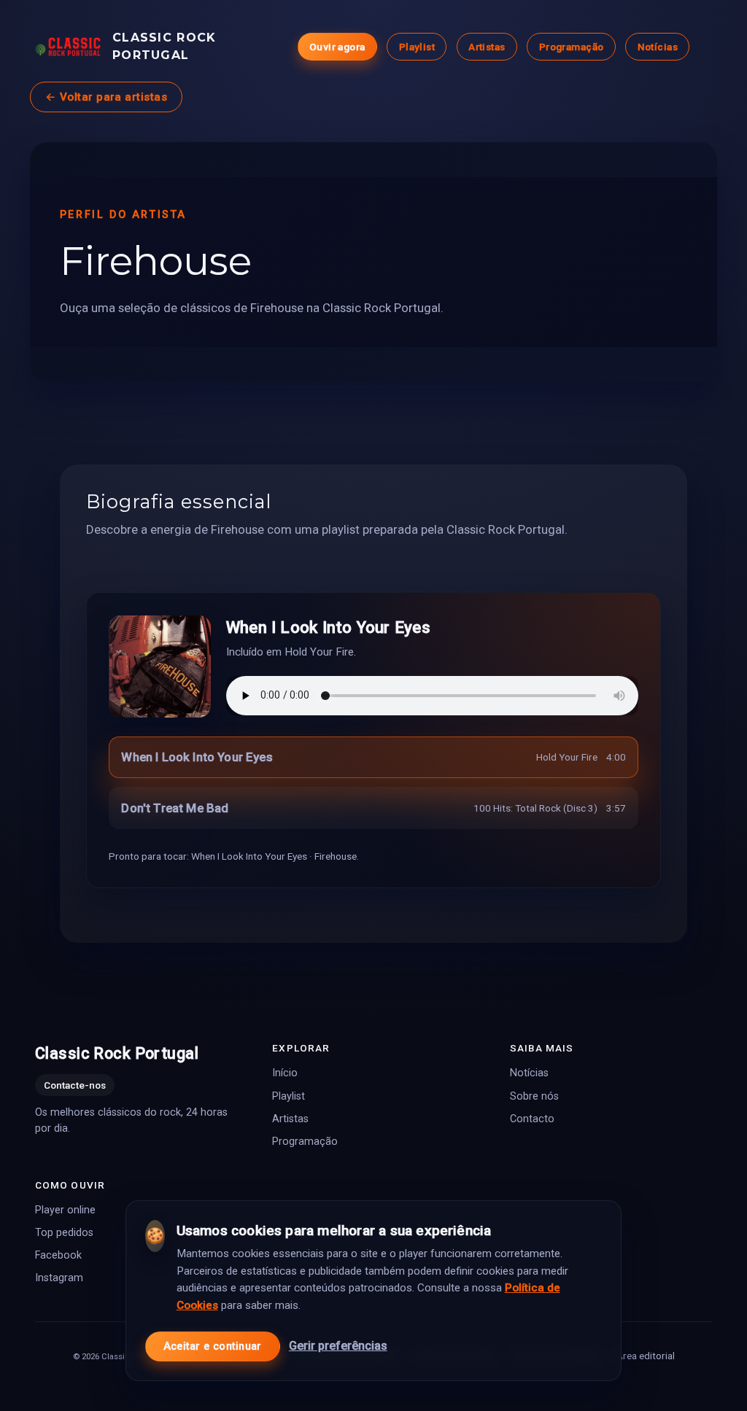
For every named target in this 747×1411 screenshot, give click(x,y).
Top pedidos (64, 1233)
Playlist (417, 47)
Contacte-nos (75, 1086)
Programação (571, 47)
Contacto (532, 1119)
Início (285, 1074)
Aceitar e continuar (212, 1346)
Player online (65, 1210)
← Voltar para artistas (106, 97)
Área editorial (645, 1355)
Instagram (59, 1278)
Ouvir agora (337, 47)
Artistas (486, 47)
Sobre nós (534, 1096)
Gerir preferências (338, 1346)
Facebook (58, 1256)
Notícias (658, 47)
